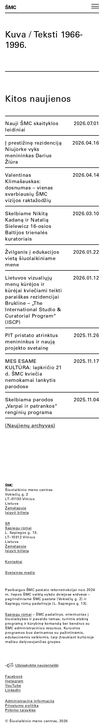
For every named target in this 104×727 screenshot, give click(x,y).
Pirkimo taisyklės (20, 710)
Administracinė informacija (29, 701)
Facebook (13, 676)
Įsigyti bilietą (17, 512)
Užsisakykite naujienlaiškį (37, 665)
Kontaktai (13, 561)
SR (7, 523)
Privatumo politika (22, 705)
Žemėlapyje (15, 508)
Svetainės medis (20, 572)
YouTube (13, 685)
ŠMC (10, 7)
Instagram (14, 681)
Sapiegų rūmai (18, 528)
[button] (95, 6)
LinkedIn (13, 690)
